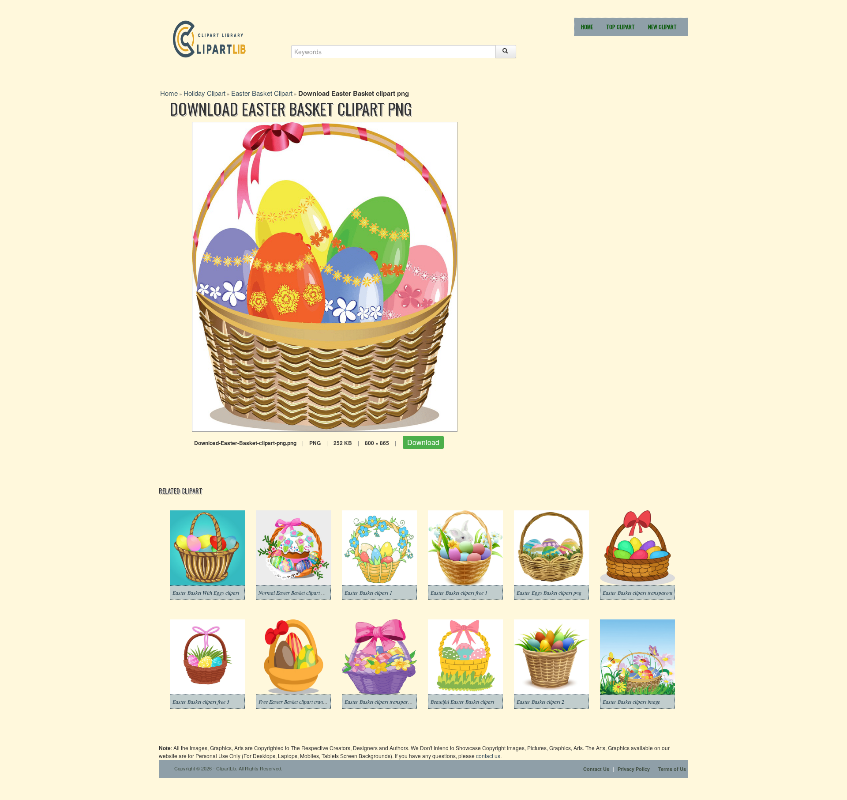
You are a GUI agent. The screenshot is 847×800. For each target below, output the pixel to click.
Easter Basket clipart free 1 (459, 592)
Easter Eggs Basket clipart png (549, 592)
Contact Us (596, 769)
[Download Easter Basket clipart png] (324, 275)
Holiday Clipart (204, 93)
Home (587, 26)
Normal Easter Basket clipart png (294, 592)
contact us (488, 755)
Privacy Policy (634, 769)
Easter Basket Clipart (261, 93)
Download (423, 442)
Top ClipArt (620, 26)
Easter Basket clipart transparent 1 (381, 701)
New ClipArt (662, 26)
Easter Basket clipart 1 (368, 592)
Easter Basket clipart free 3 (200, 701)
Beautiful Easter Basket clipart (462, 701)
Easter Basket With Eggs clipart (205, 592)
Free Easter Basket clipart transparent (299, 701)
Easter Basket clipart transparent (637, 592)
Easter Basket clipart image (631, 701)
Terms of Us (672, 769)
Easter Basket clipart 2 (540, 701)
